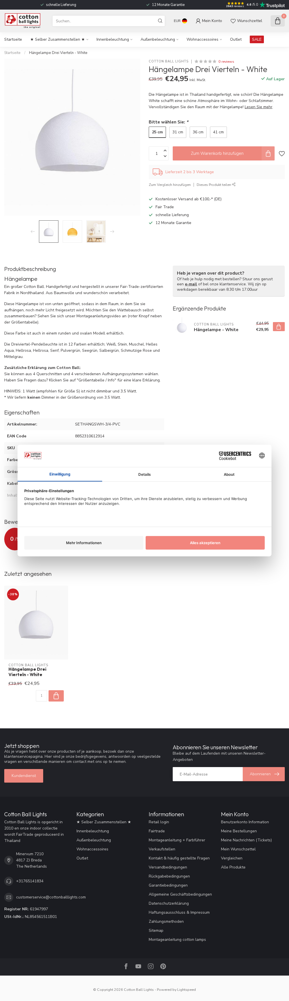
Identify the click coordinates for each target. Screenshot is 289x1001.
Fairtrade (157, 831)
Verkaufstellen (162, 849)
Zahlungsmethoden (166, 921)
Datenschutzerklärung (169, 903)
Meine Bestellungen (239, 831)
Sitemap (156, 930)
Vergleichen (231, 858)
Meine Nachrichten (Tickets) (246, 840)
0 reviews (226, 61)
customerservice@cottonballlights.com (51, 897)
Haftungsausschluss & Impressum (179, 912)
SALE (257, 39)
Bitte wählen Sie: (168, 122)
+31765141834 (29, 881)
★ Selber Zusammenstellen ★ (57, 39)
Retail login (159, 822)
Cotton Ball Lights (169, 61)
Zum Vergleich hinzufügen (170, 184)
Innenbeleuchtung (113, 39)
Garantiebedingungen (168, 885)
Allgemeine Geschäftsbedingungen (180, 894)
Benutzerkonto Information (245, 822)
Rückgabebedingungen (169, 876)
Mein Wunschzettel (238, 849)
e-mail (191, 284)
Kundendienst (24, 775)
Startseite (13, 39)
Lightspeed (186, 989)
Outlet (236, 39)
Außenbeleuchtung (158, 39)
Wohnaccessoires (202, 39)
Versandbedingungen (168, 867)
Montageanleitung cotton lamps (177, 939)
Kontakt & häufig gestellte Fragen (179, 858)
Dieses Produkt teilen (214, 184)
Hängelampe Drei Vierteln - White (58, 52)
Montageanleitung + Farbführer (177, 840)
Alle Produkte (233, 867)
